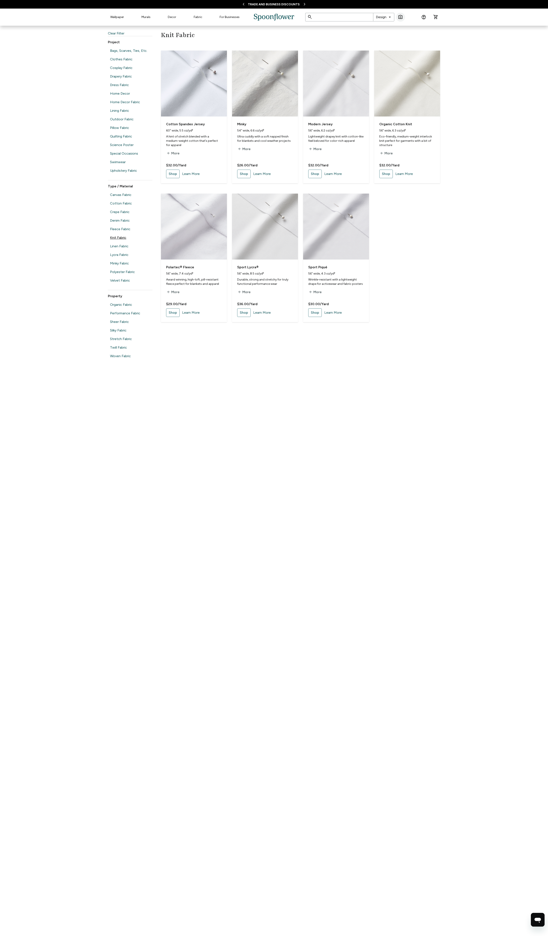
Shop (173, 174)
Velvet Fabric (120, 280)
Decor (172, 17)
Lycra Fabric (119, 255)
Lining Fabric (119, 111)
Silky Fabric (118, 330)
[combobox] (383, 17)
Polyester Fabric (122, 272)
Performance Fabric (125, 313)
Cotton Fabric (121, 203)
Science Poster (122, 145)
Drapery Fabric (121, 76)
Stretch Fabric (121, 339)
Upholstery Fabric (123, 171)
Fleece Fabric (120, 229)
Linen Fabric (119, 246)
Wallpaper (117, 17)
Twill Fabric (118, 347)
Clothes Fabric (121, 59)
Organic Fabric (121, 305)
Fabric (198, 17)
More (173, 153)
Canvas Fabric (120, 195)
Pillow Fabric (119, 128)
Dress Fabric (119, 85)
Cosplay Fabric (121, 68)
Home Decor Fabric (125, 102)
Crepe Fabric (120, 212)
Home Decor (120, 93)
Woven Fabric (120, 356)
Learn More (191, 174)
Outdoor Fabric (122, 119)
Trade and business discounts (274, 4)
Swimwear (118, 162)
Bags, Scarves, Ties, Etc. (128, 51)
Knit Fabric (118, 238)
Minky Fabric (119, 263)
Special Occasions (124, 153)
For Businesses (230, 17)
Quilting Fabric (121, 136)
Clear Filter (116, 33)
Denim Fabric (120, 220)
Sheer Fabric (119, 322)
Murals (145, 17)
